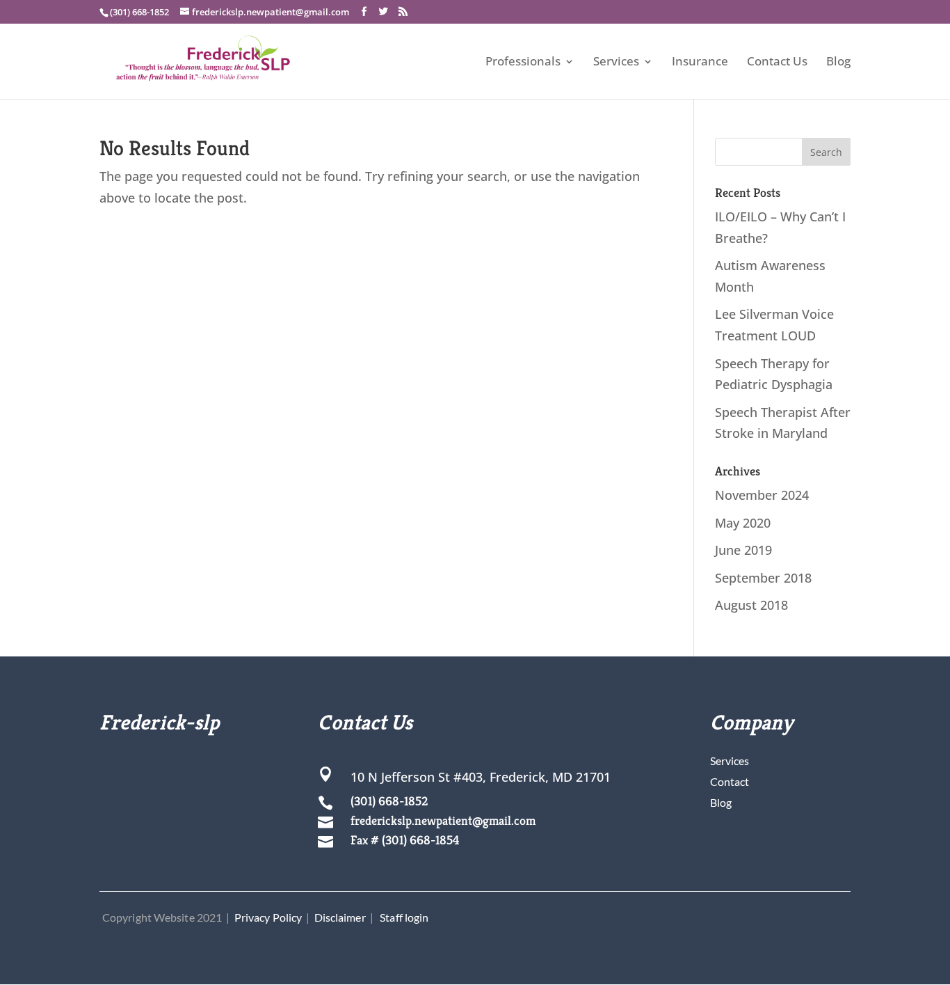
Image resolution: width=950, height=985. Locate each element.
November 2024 (762, 495)
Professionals (523, 62)
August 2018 (751, 605)
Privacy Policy (268, 917)
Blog (838, 62)
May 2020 (743, 522)
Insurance (700, 62)
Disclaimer (340, 917)
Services (616, 62)
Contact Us (777, 62)
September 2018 (763, 577)
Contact (729, 781)
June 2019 (743, 550)
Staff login (404, 917)
